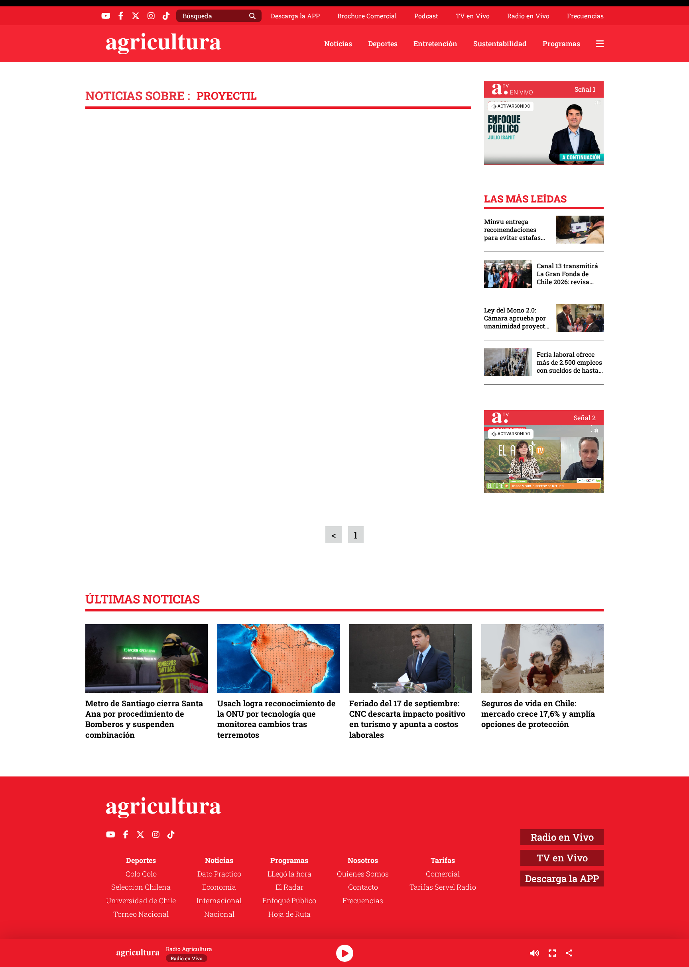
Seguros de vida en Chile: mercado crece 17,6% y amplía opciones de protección (538, 713)
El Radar (289, 887)
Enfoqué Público (289, 900)
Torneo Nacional (141, 914)
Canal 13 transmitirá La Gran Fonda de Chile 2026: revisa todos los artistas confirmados (567, 274)
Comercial (443, 874)
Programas (561, 43)
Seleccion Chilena (141, 887)
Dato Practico (219, 874)
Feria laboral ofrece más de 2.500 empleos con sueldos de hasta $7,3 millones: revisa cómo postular (569, 362)
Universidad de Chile (141, 900)
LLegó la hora (289, 874)
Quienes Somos (363, 874)
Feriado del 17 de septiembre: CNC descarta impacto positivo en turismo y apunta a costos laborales (407, 719)
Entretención (435, 43)
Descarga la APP (295, 16)
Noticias (338, 43)
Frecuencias (585, 16)
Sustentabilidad (500, 43)
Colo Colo (141, 874)
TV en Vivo (473, 16)
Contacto (363, 887)
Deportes (383, 43)
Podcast (426, 16)
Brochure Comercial (367, 16)
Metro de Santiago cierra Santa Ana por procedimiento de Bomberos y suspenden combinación (144, 719)
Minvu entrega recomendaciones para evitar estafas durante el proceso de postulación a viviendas (516, 230)
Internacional (219, 900)
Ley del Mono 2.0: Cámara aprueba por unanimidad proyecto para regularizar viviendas (516, 318)
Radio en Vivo (528, 16)
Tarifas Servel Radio (442, 887)
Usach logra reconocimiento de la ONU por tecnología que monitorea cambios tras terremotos (276, 719)
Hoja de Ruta (289, 914)
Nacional (219, 914)
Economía (219, 887)
